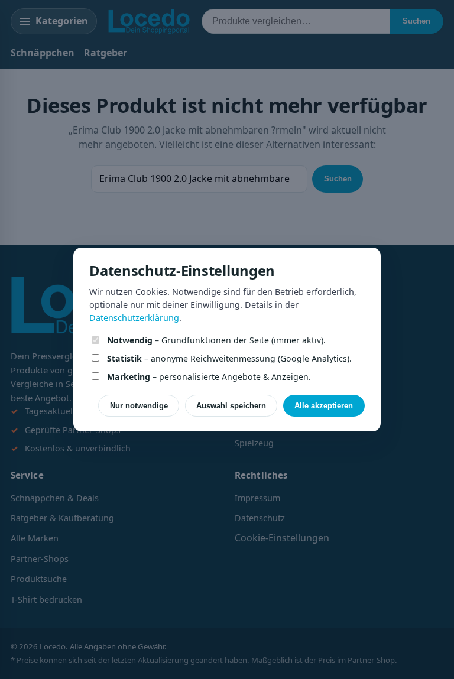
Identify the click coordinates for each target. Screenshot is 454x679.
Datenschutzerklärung (134, 317)
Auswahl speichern (231, 405)
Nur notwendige (139, 405)
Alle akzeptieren (323, 405)
